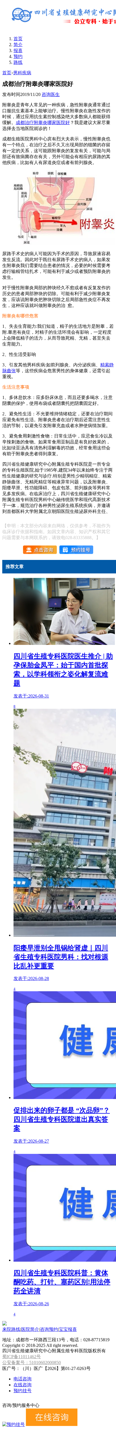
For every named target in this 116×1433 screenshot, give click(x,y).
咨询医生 (51, 94)
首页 (18, 38)
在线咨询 (23, 1384)
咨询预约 (49, 1329)
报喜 (18, 50)
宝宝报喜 (68, 1329)
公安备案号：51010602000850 (31, 1362)
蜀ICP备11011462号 (21, 1356)
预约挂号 (23, 1390)
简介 (18, 44)
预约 (18, 56)
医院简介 (30, 1329)
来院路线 (11, 1329)
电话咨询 (23, 1378)
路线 (18, 62)
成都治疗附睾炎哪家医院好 (43, 122)
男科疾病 (22, 72)
